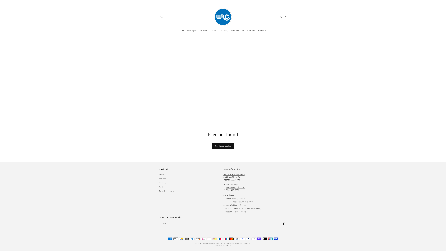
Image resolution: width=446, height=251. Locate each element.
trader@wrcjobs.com (235, 187)
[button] (161, 16)
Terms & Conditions (166, 191)
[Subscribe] (198, 223)
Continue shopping (223, 146)
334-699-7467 (232, 184)
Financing (162, 183)
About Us (162, 179)
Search (161, 175)
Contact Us (163, 187)
